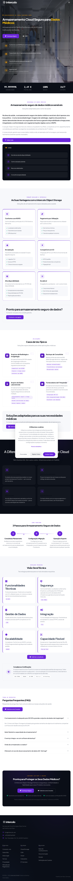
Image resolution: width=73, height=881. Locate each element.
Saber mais (10, 140)
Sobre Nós (5, 852)
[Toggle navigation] (69, 2)
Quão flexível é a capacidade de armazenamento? (21, 732)
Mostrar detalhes (36, 446)
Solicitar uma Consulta (13, 709)
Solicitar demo (14, 426)
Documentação (43, 854)
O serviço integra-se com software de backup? (20, 738)
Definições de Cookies (45, 860)
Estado (41, 857)
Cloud (22, 855)
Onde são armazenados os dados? (16, 744)
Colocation (24, 859)
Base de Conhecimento (43, 849)
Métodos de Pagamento (6, 865)
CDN (22, 852)
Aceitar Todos (49, 454)
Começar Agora (11, 36)
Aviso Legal (5, 855)
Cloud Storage (25, 849)
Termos (4, 859)
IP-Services (24, 862)
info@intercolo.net (10, 832)
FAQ (26, 36)
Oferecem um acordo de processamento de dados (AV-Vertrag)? (26, 751)
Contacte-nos (6, 849)
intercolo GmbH (15, 875)
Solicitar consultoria (37, 657)
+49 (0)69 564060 (10, 835)
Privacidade (5, 862)
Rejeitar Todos (36, 454)
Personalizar (23, 454)
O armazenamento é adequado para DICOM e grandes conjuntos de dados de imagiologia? (34, 718)
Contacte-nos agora (15, 317)
